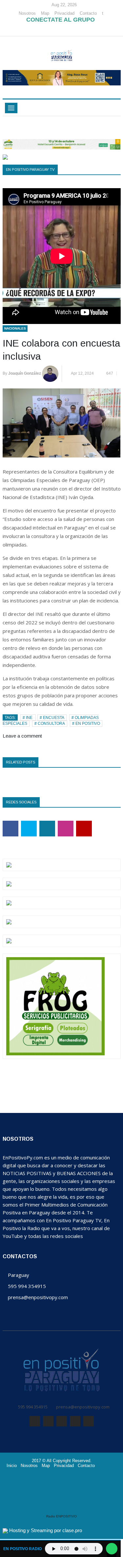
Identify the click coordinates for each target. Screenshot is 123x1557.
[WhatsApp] (59, 29)
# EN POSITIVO (86, 723)
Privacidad (64, 13)
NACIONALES (15, 328)
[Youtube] (79, 29)
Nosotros (27, 13)
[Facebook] (40, 29)
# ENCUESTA (52, 717)
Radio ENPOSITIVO (61, 1516)
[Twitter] (50, 29)
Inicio (12, 1466)
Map (45, 13)
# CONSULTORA (49, 723)
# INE (28, 717)
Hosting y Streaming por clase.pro (45, 1530)
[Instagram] (69, 29)
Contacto (88, 13)
